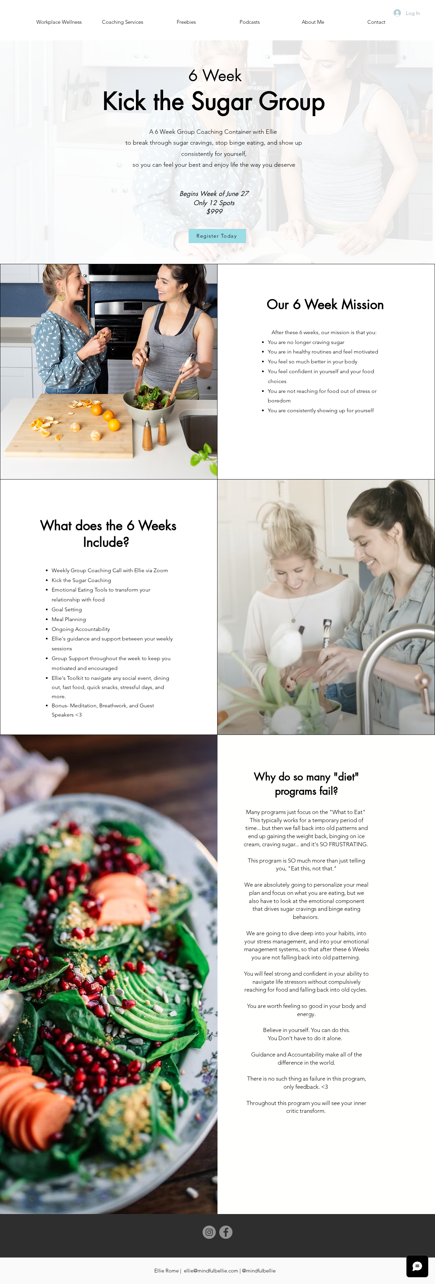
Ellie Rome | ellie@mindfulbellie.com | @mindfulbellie (215, 1270)
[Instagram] (209, 1232)
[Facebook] (225, 1232)
